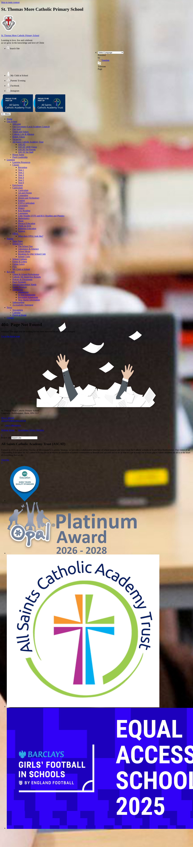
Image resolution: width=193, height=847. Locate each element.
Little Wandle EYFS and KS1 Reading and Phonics (41, 216)
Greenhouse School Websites (31, 430)
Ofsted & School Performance (25, 274)
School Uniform (19, 259)
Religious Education (27, 228)
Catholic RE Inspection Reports (26, 277)
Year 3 (21, 175)
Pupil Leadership (20, 157)
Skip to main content (10, 2)
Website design (8, 430)
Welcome (16, 124)
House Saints (18, 154)
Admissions (17, 289)
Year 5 (21, 180)
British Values (18, 137)
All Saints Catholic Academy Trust (27, 142)
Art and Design (25, 193)
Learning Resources (21, 162)
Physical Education (26, 223)
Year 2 (21, 172)
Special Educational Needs (24, 284)
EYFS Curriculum (26, 203)
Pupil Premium (19, 282)
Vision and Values (20, 131)
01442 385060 (7, 418)
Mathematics (23, 218)
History (21, 208)
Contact (10, 317)
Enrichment (17, 185)
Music (21, 221)
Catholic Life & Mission (23, 134)
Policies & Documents (22, 279)
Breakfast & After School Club (32, 254)
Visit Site (5, 460)
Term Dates (17, 241)
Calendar (16, 312)
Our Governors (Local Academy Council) (31, 126)
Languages (23, 213)
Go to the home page (10, 336)
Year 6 (21, 182)
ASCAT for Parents (27, 149)
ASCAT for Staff (25, 152)
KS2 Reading (24, 210)
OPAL (15, 233)
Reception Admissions (28, 297)
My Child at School (21, 269)
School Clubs (24, 256)
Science (21, 231)
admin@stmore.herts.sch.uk (13, 420)
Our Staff (16, 129)
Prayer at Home (19, 315)
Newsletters (17, 310)
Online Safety (18, 264)
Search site (6, 437)
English (21, 200)
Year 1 (21, 170)
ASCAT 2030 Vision (27, 147)
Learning (11, 160)
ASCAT (21, 144)
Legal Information (13, 425)
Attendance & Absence (28, 249)
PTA (14, 266)
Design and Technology (28, 198)
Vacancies (16, 139)
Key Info (11, 272)
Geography (23, 205)
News (9, 307)
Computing (23, 195)
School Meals (24, 251)
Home (9, 119)
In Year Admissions (26, 295)
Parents (10, 238)
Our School (12, 121)
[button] (8, 47)
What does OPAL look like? (30, 236)
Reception (22, 167)
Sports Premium (19, 287)
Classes (15, 165)
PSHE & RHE (24, 226)
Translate (105, 60)
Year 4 (21, 177)
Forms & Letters (19, 261)
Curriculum (17, 188)
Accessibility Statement (22, 305)
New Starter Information (29, 300)
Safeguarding (18, 302)
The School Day (25, 246)
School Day (17, 244)
